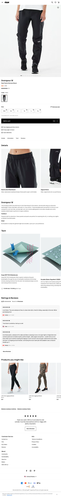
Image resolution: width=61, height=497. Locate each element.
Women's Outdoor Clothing (8, 409)
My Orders (4, 444)
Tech (17, 138)
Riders (3, 462)
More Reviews (7, 351)
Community (5, 454)
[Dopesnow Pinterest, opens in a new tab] (34, 471)
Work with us (5, 464)
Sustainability (5, 456)
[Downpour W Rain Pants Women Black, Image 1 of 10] (30, 41)
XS (12, 111)
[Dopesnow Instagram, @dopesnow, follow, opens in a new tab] (30, 471)
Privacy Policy (35, 442)
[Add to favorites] (58, 7)
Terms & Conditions (37, 439)
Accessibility (35, 447)
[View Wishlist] (55, 2)
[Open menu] (2, 2)
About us (4, 459)
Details (3, 138)
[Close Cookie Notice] (57, 494)
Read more (9, 495)
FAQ (3, 442)
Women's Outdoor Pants (23, 409)
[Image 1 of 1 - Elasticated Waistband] (20, 168)
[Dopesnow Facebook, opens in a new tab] (26, 471)
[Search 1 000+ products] (52, 2)
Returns (4, 447)
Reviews (23, 138)
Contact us (4, 439)
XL (39, 111)
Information (10, 138)
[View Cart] (58, 2)
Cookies (34, 444)
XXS (5, 111)
